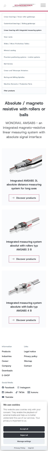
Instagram (25, 387)
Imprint (31, 448)
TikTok (21, 392)
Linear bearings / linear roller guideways (19, 17)
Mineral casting (10, 50)
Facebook (9, 387)
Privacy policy (30, 356)
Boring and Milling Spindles (14, 77)
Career (5, 361)
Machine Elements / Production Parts (18, 84)
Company (6, 365)
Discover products (25, 197)
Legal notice (30, 351)
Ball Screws (8, 64)
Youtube (9, 397)
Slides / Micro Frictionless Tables (16, 44)
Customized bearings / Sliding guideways (19, 23)
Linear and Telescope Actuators (16, 71)
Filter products (9, 91)
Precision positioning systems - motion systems (22, 57)
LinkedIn (9, 392)
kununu (34, 392)
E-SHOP (6, 375)
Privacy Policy (19, 448)
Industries (7, 356)
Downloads (7, 370)
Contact (28, 365)
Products (6, 351)
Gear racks (8, 37)
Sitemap (28, 361)
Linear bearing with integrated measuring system (22, 30)
